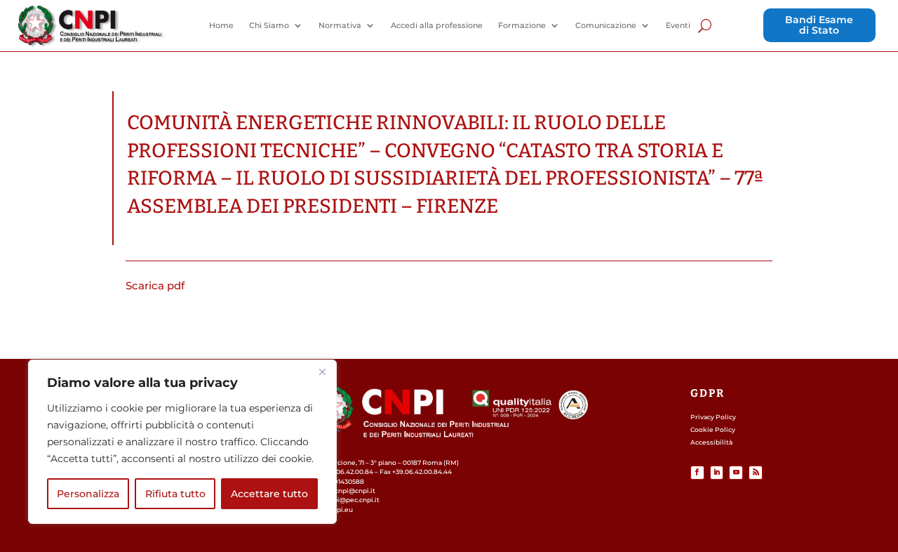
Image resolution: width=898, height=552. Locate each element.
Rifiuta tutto (175, 493)
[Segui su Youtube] (736, 473)
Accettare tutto (269, 493)
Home (221, 25)
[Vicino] (322, 371)
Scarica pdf (155, 285)
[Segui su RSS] (756, 473)
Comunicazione (605, 25)
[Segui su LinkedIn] (717, 473)
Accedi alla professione (437, 25)
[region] (182, 442)
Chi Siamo (269, 25)
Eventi (678, 25)
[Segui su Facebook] (697, 473)
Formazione (522, 25)
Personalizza (88, 493)
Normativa (340, 25)
